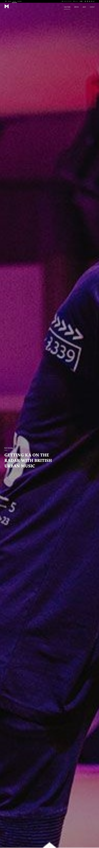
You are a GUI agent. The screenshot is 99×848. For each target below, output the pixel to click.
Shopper (19, 1)
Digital (14, 1)
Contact (92, 7)
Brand (9, 1)
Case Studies (67, 7)
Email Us (76, 1)
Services (76, 7)
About (84, 7)
